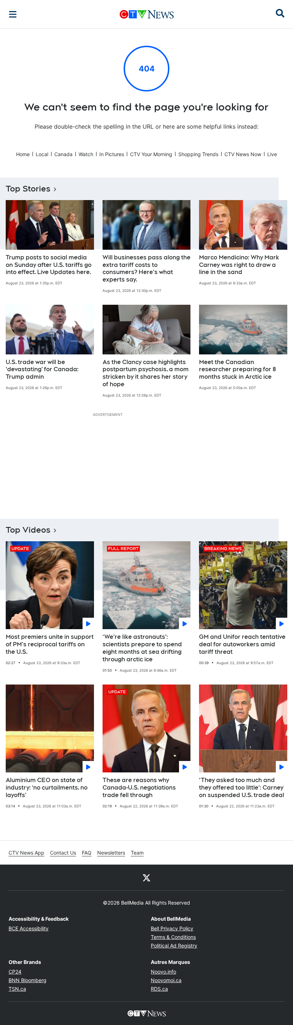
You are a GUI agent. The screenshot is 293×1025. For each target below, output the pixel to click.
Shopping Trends (198, 154)
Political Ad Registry (174, 945)
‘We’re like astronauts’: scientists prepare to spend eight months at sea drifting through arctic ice (142, 647)
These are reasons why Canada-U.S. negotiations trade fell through (139, 787)
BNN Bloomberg (27, 980)
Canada (63, 154)
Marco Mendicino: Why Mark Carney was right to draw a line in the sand (239, 265)
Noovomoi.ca (166, 980)
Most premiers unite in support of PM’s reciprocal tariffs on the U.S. (50, 644)
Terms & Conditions (173, 937)
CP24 (15, 972)
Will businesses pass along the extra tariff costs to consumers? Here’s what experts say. (146, 268)
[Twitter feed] (146, 877)
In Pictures (111, 154)
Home (23, 154)
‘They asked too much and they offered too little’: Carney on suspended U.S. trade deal (241, 787)
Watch (86, 154)
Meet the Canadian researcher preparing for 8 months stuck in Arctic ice (237, 369)
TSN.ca (17, 989)
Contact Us (63, 853)
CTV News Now (242, 154)
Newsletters (111, 853)
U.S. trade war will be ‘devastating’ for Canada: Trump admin (42, 369)
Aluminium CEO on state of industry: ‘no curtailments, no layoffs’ (47, 787)
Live (272, 154)
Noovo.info (163, 972)
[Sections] (13, 14)
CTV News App (26, 853)
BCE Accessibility (29, 928)
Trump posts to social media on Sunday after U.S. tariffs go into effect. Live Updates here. (48, 265)
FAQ (86, 853)
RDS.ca (159, 989)
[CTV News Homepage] (147, 14)
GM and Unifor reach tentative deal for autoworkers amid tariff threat (242, 644)
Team (137, 853)
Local (42, 154)
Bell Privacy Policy (172, 928)
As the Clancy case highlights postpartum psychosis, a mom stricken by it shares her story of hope (146, 373)
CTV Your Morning (151, 154)
